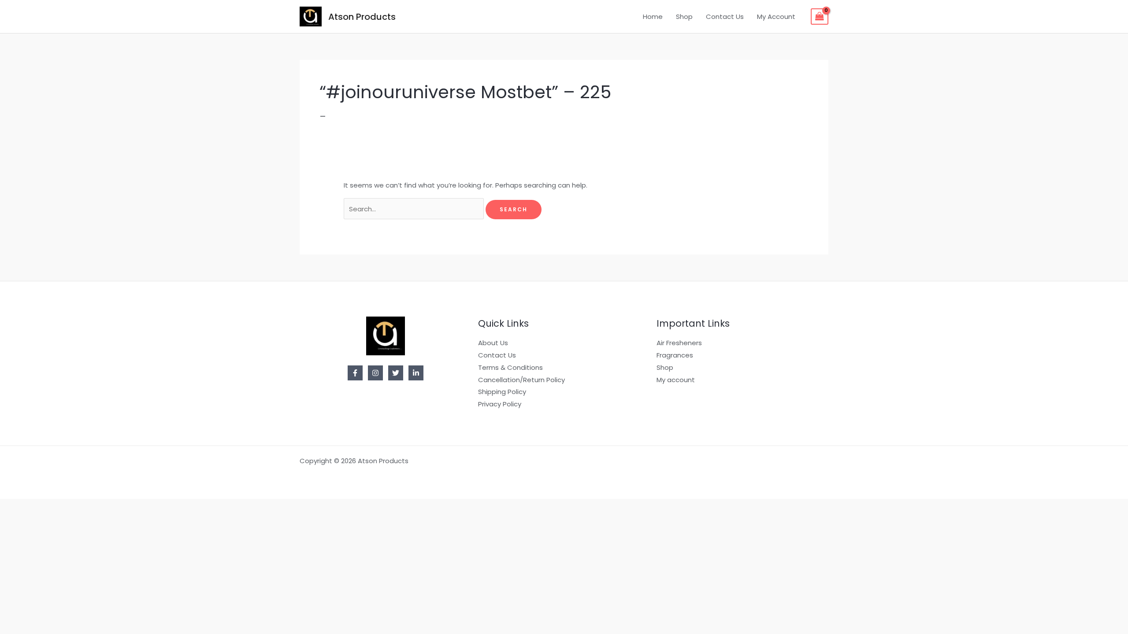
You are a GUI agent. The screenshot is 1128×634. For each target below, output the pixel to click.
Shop (684, 16)
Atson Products (362, 17)
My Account (776, 16)
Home (653, 16)
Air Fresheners (679, 342)
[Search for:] (415, 209)
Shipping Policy (502, 391)
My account (676, 379)
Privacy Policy (499, 404)
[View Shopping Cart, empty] (819, 16)
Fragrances (675, 355)
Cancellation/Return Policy (521, 379)
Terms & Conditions (510, 367)
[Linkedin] (415, 372)
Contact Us (725, 16)
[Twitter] (395, 372)
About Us (493, 342)
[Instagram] (375, 372)
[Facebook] (355, 372)
